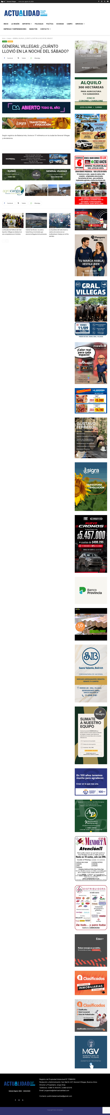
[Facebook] (99, 1)
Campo (9, 38)
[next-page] (7, 241)
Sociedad (10, 41)
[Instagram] (102, 1)
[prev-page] (3, 241)
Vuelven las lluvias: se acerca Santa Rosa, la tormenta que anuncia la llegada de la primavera (36, 232)
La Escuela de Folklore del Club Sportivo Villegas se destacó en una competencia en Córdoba (12, 232)
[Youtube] (107, 1)
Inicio (3, 38)
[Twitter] (104, 1)
